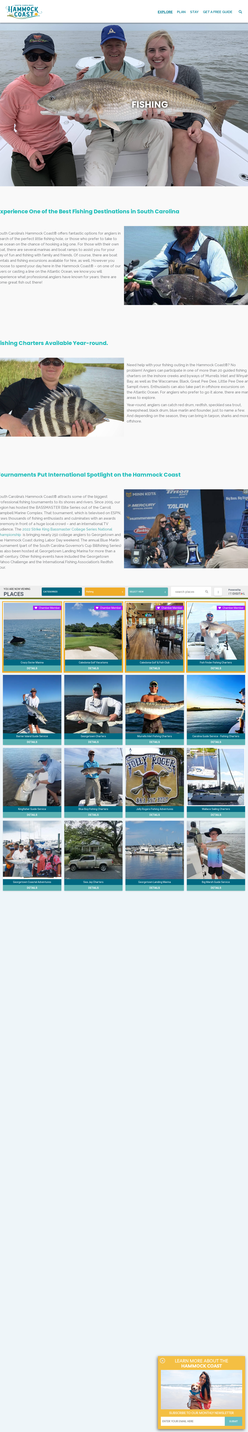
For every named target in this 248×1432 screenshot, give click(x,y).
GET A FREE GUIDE (217, 12)
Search (240, 12)
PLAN (181, 12)
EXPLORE (165, 12)
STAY (194, 12)
